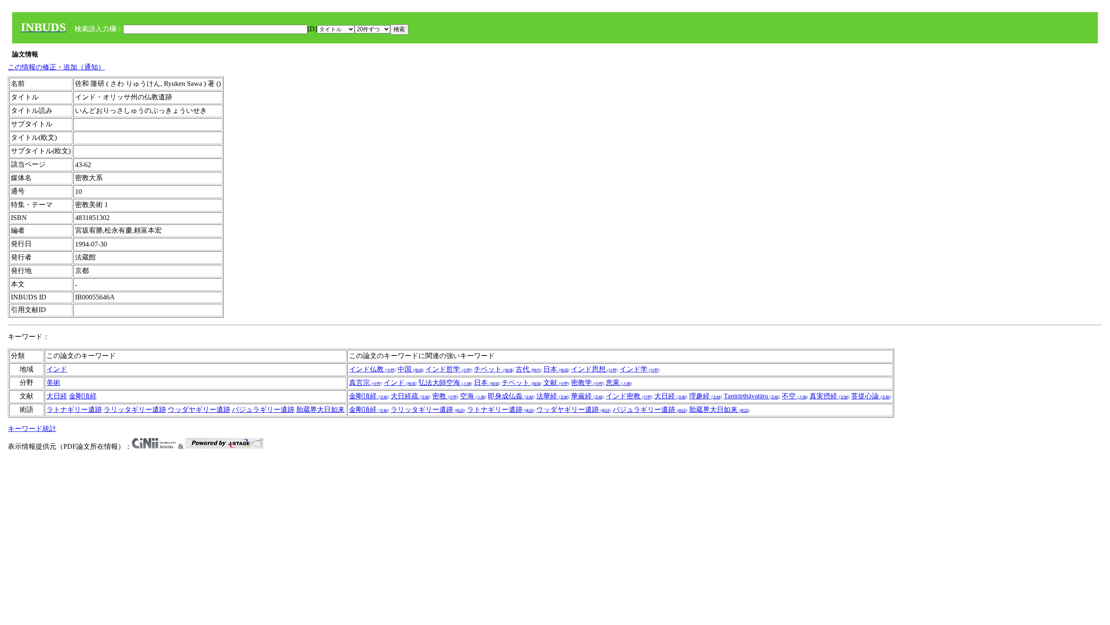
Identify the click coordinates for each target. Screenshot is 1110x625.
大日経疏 (411, 396)
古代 (529, 369)
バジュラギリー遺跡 (263, 409)
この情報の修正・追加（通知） (56, 67)
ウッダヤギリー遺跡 (199, 409)
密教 (445, 396)
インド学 (639, 369)
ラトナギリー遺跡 (74, 409)
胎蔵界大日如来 (320, 409)
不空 (795, 396)
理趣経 (705, 396)
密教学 (587, 382)
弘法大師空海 (445, 382)
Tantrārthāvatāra (752, 396)
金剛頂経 (83, 396)
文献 (556, 382)
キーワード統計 (32, 428)
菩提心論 (871, 396)
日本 (556, 369)
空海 (473, 396)
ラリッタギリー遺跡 (135, 409)
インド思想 (594, 369)
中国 (411, 369)
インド (56, 369)
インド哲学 (448, 369)
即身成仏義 (511, 396)
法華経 (552, 396)
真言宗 (365, 382)
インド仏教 (372, 369)
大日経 (56, 396)
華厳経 (587, 396)
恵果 (619, 382)
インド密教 (629, 396)
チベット (494, 369)
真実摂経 (829, 396)
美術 (53, 382)
